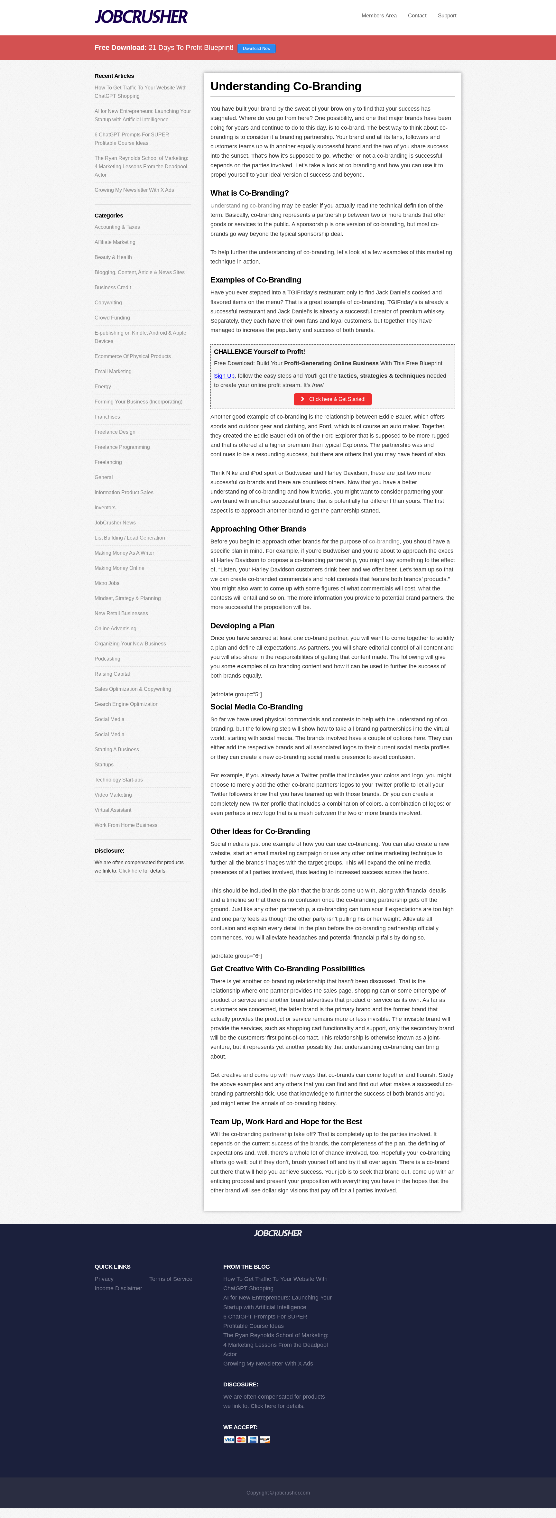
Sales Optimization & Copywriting (133, 689)
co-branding (384, 541)
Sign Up (224, 376)
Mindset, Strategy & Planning (128, 598)
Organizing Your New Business (130, 643)
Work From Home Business (126, 825)
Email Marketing (113, 371)
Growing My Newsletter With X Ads (134, 190)
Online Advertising (115, 628)
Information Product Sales (124, 492)
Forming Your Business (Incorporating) (138, 401)
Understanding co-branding (245, 205)
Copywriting (108, 302)
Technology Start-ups (119, 779)
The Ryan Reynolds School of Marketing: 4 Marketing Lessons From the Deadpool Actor (141, 166)
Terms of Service (170, 1279)
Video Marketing (113, 795)
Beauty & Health (113, 257)
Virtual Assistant (113, 810)
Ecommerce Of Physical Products (133, 356)
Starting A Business (117, 749)
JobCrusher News (115, 522)
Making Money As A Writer (124, 553)
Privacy (104, 1279)
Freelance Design (115, 432)
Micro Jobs (107, 583)
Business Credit (113, 287)
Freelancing (108, 462)
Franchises (107, 417)
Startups (104, 764)
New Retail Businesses (121, 613)
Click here (130, 871)
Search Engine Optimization (127, 704)
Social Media (110, 719)
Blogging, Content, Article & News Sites (140, 272)
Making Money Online (119, 568)
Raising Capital (112, 674)
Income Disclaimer (118, 1288)
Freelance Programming (122, 447)
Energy (103, 386)
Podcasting (107, 659)
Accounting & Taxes (117, 227)
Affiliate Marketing (115, 242)
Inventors (105, 507)
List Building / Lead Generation (130, 538)
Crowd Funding (112, 317)
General (104, 477)
